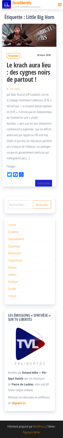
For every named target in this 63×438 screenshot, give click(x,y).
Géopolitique (15, 260)
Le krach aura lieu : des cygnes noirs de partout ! (29, 72)
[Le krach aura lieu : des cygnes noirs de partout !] (29, 34)
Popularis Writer (31, 432)
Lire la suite (43, 183)
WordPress (39, 426)
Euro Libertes (15, 89)
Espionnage (14, 246)
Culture (12, 225)
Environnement (16, 239)
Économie (13, 55)
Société (12, 288)
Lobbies (12, 274)
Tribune (12, 296)
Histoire (12, 267)
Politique (13, 281)
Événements (14, 253)
